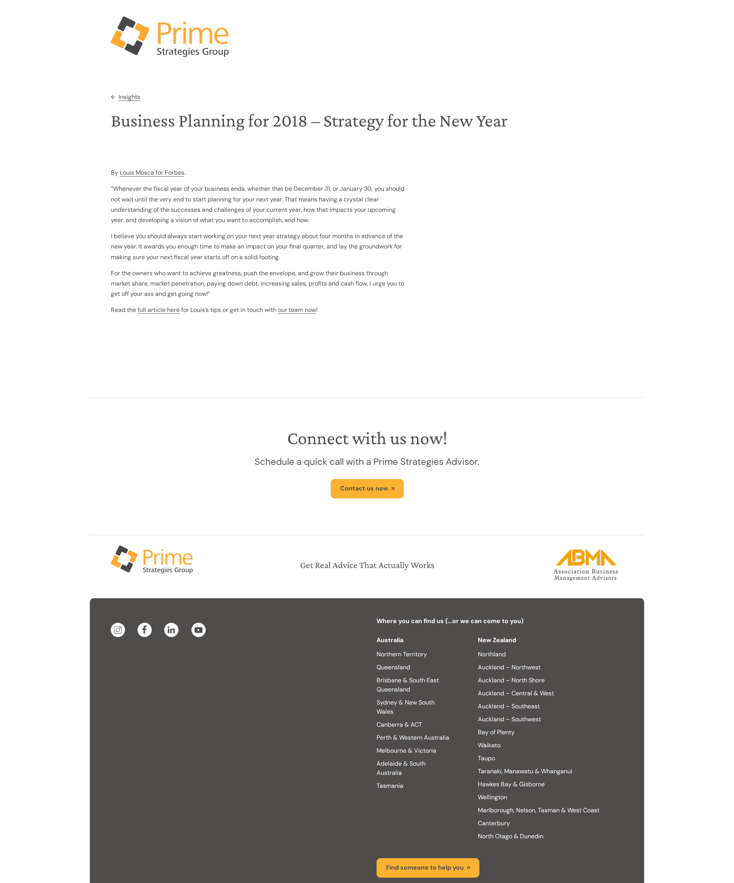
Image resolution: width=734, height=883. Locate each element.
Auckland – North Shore (511, 650)
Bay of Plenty (496, 702)
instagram (119, 599)
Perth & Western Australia (413, 707)
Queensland (393, 637)
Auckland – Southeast (509, 676)
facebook (146, 599)
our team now (297, 279)
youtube (199, 599)
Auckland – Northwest (509, 637)
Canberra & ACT (399, 694)
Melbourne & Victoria (406, 720)
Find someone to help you (425, 837)
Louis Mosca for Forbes (152, 142)
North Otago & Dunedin (510, 806)
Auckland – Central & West (516, 663)
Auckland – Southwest (509, 689)
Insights (129, 66)
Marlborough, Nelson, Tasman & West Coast (538, 780)
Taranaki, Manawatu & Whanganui (525, 741)
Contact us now (364, 458)
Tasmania (390, 755)
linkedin (172, 599)
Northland (492, 624)
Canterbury (494, 793)
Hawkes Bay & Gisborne (511, 754)
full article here (159, 279)
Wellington (492, 767)
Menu (606, 15)
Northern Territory (402, 624)
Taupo (486, 728)
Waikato (489, 715)
